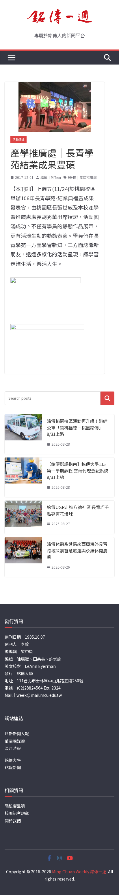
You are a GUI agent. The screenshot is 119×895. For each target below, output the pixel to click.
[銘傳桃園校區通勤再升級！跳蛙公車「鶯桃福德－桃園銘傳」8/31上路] (23, 434)
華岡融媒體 (15, 741)
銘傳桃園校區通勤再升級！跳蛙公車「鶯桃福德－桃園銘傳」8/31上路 (77, 427)
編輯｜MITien (50, 177)
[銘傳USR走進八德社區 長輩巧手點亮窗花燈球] (23, 517)
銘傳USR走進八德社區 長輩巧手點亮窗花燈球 (78, 510)
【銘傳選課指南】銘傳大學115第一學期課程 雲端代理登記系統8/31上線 (77, 470)
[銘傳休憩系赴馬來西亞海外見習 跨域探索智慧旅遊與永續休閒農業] (23, 557)
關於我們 (13, 821)
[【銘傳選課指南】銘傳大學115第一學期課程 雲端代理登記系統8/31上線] (23, 477)
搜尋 (107, 398)
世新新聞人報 (17, 733)
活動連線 (18, 139)
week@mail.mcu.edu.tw (39, 695)
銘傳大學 (13, 760)
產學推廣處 (88, 177)
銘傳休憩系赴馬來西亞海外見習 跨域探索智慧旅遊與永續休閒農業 (77, 550)
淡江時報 (13, 748)
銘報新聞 (13, 767)
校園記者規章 (17, 813)
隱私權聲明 (15, 806)
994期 (72, 177)
